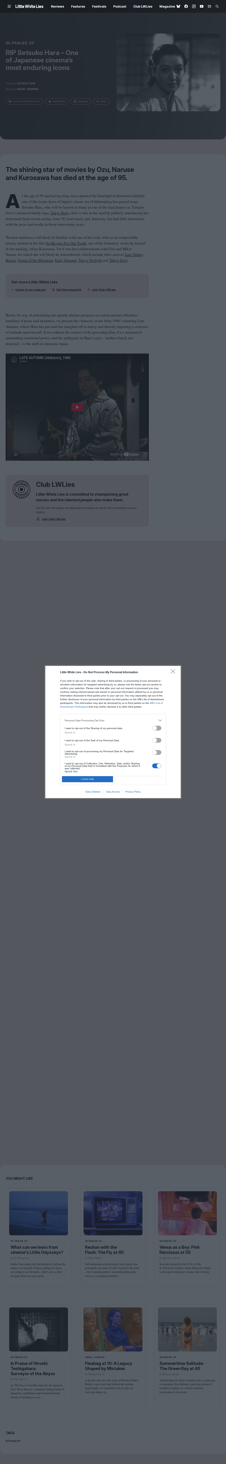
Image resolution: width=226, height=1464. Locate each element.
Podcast (119, 6)
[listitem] (113, 720)
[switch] (156, 728)
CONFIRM (87, 779)
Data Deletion (93, 791)
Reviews (57, 6)
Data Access (113, 791)
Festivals (99, 6)
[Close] (174, 672)
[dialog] (113, 732)
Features (78, 6)
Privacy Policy (133, 791)
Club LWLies (142, 6)
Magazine (167, 6)
